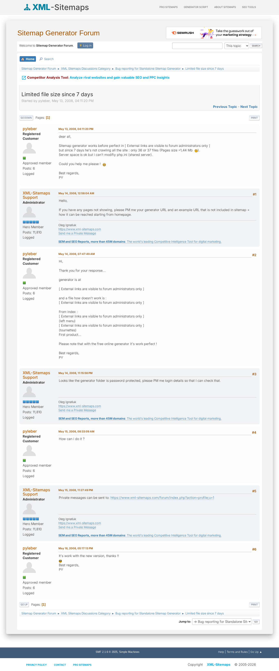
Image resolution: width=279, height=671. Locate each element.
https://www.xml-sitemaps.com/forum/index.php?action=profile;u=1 (162, 498)
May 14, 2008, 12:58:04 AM (76, 193)
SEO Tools (249, 7)
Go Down (26, 117)
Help (221, 651)
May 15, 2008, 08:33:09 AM (76, 431)
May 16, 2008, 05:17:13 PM (75, 548)
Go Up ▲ (256, 651)
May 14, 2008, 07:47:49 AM (76, 254)
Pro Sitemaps (82, 664)
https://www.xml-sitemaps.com (79, 229)
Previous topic (225, 107)
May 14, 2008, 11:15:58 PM (75, 373)
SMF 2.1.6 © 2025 (106, 651)
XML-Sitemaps (218, 664)
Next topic (249, 107)
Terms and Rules (237, 651)
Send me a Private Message (77, 233)
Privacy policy (36, 664)
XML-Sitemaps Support (36, 195)
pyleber (30, 128)
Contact (60, 664)
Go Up (24, 604)
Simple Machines (129, 651)
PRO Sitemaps (169, 7)
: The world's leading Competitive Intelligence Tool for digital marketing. (140, 241)
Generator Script (196, 7)
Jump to (184, 621)
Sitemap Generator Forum (58, 33)
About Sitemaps (225, 7)
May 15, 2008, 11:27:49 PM (75, 490)
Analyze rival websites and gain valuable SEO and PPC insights (95, 77)
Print (254, 117)
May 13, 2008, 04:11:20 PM (75, 129)
